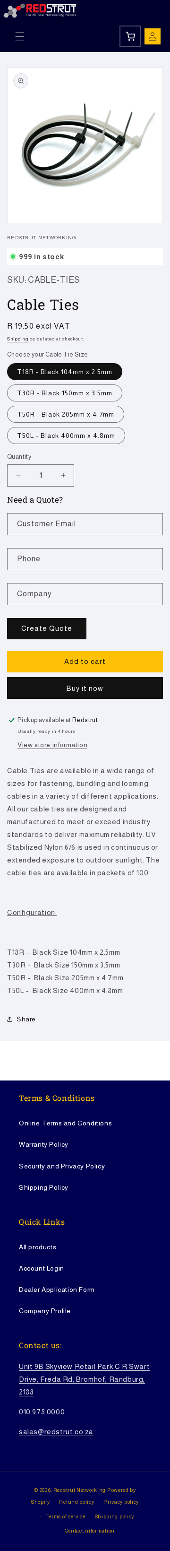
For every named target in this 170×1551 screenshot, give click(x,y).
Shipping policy (115, 1516)
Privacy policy (121, 1502)
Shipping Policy (43, 1187)
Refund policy (76, 1502)
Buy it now (85, 688)
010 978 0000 (42, 1412)
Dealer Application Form (57, 1289)
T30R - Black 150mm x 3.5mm (64, 393)
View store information (52, 745)
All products (37, 1247)
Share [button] (26, 1019)
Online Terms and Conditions (65, 1123)
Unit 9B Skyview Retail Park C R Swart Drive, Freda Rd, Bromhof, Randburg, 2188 (84, 1379)
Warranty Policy (43, 1144)
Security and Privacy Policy (62, 1166)
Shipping (18, 338)
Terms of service (65, 1516)
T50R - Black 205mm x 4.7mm (65, 414)
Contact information (90, 1531)
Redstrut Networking (79, 1490)
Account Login (41, 1268)
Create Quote (46, 628)
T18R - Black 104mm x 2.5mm (64, 371)
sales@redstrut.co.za (56, 1432)
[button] (19, 36)
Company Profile (45, 1311)
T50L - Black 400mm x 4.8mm (66, 435)
